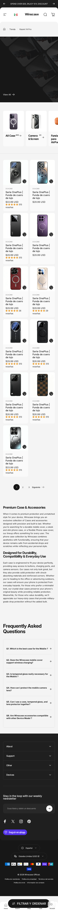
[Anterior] (4, 3)
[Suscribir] (49, 808)
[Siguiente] (53, 3)
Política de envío (19, 883)
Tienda (12, 29)
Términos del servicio (45, 879)
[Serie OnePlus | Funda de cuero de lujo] (15, 172)
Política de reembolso (12, 879)
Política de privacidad (29, 879)
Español (16, 14)
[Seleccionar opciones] (24, 181)
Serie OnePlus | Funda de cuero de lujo (14, 195)
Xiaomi (9, 189)
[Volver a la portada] (4, 29)
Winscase (32, 14)
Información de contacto (35, 883)
